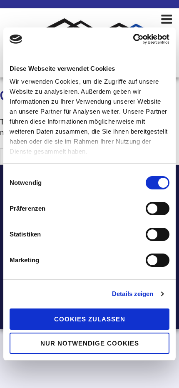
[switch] (157, 208)
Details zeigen (132, 293)
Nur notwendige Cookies (89, 343)
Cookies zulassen (89, 319)
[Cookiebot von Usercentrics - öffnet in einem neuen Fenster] (133, 39)
